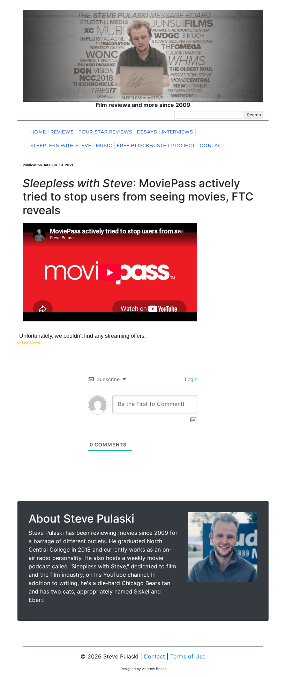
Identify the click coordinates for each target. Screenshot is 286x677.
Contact (212, 145)
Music (104, 145)
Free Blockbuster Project (156, 145)
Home (38, 131)
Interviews (177, 131)
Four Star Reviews (105, 131)
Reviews (62, 131)
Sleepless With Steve (60, 145)
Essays (147, 131)
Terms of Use (187, 656)
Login (190, 379)
